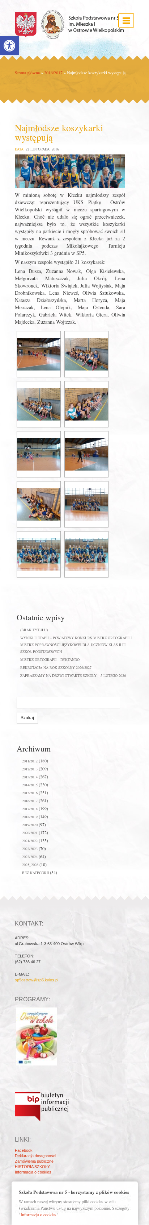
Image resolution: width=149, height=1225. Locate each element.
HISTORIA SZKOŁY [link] (32, 1166)
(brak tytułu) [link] (34, 629)
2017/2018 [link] (30, 808)
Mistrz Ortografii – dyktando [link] (50, 659)
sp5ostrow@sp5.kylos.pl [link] (36, 980)
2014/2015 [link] (30, 784)
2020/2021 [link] (30, 832)
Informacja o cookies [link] (33, 1172)
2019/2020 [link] (30, 824)
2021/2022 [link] (30, 840)
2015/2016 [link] (30, 792)
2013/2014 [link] (30, 776)
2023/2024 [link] (30, 856)
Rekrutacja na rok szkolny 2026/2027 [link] (55, 667)
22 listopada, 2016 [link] (42, 149)
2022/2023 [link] (30, 848)
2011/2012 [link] (30, 760)
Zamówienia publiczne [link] (34, 1161)
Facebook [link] (24, 1150)
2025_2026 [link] (30, 864)
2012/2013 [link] (30, 768)
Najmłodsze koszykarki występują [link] (59, 132)
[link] (9, 45)
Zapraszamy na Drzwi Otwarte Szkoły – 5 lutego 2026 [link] (73, 675)
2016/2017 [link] (53, 72)
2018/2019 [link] (30, 816)
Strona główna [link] (27, 72)
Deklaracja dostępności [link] (35, 1156)
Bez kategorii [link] (35, 872)
